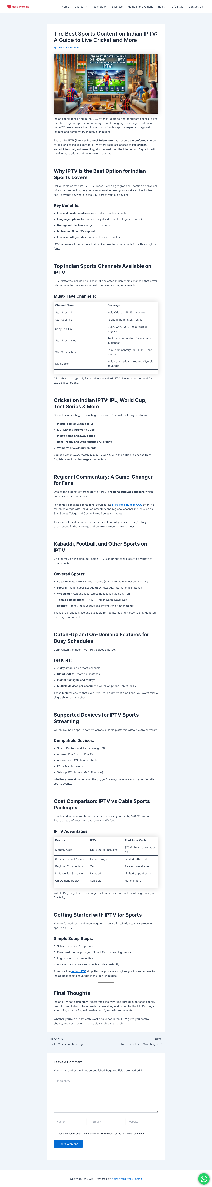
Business (117, 6)
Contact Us (195, 6)
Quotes (78, 6)
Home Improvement (140, 6)
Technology (99, 6)
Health (162, 6)
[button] (85, 6)
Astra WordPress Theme (127, 1178)
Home (65, 6)
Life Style (177, 6)
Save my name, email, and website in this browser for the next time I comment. (101, 1133)
